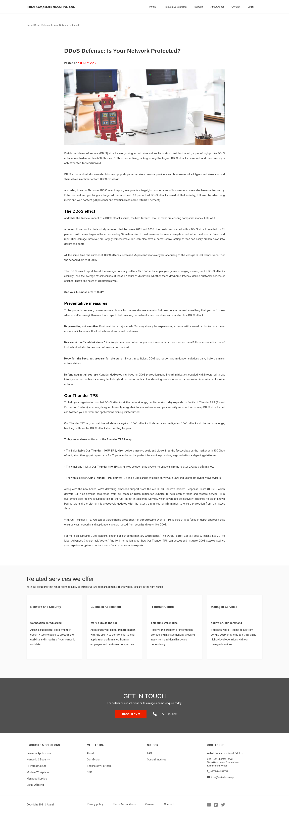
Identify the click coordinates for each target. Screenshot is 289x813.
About (90, 753)
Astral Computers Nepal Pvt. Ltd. (51, 7)
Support (198, 6)
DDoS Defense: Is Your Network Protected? (57, 25)
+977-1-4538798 (168, 714)
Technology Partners (99, 765)
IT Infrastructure (36, 765)
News (29, 25)
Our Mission (93, 759)
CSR (89, 772)
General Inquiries (156, 759)
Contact (235, 6)
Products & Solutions (175, 6)
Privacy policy (95, 804)
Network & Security (38, 759)
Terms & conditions (124, 804)
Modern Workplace (38, 772)
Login (251, 6)
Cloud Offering (35, 784)
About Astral (217, 6)
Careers (149, 804)
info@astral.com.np (222, 777)
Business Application (39, 753)
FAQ (149, 753)
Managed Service (37, 778)
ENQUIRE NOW (130, 713)
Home (152, 6)
